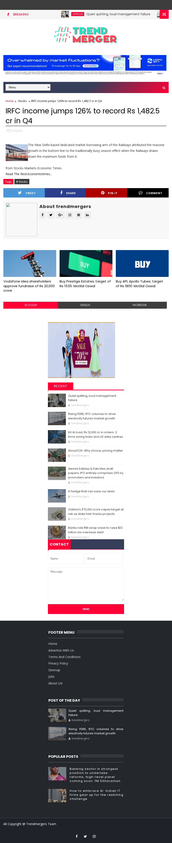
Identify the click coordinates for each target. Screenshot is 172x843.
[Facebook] (89, 4)
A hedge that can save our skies (91, 491)
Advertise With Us (61, 650)
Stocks (22, 101)
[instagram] (94, 836)
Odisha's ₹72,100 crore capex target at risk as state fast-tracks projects (96, 511)
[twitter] (85, 836)
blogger (31, 305)
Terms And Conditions (64, 657)
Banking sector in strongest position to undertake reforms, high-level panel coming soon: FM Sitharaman (95, 775)
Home (10, 101)
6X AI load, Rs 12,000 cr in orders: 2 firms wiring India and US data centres (95, 434)
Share (71, 193)
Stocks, (18, 131)
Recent (60, 386)
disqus (85, 305)
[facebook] (76, 836)
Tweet (30, 193)
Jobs (51, 676)
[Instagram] (81, 4)
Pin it (113, 193)
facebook (140, 305)
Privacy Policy (58, 663)
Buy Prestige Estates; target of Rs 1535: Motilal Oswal (85, 283)
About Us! (55, 683)
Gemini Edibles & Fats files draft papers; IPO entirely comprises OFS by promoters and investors (95, 473)
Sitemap (54, 670)
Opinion (67, 14)
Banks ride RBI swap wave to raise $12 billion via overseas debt (95, 530)
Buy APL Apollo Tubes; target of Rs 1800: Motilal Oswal (139, 283)
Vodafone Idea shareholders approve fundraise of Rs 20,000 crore (29, 286)
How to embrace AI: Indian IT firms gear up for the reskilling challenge (96, 795)
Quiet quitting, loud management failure (108, 14)
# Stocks (22, 182)
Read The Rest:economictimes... (29, 174)
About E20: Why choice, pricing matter (95, 450)
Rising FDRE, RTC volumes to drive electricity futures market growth (92, 416)
